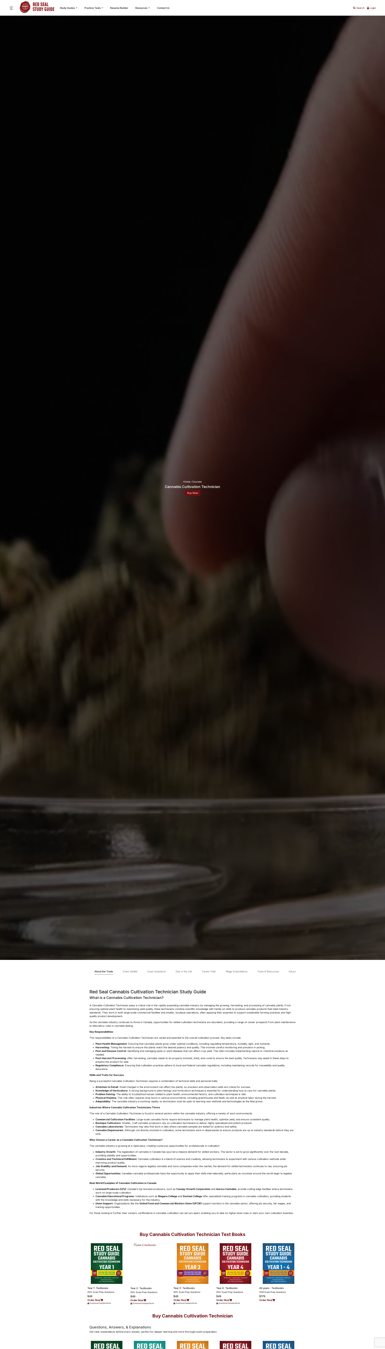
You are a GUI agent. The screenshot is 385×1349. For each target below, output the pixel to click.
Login (372, 7)
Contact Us (163, 7)
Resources (141, 7)
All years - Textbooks (271, 1288)
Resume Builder (119, 7)
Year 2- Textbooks (141, 1288)
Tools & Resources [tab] (268, 971)
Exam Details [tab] (130, 971)
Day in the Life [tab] (184, 971)
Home (186, 481)
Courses (197, 481)
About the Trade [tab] (103, 971)
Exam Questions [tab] (156, 971)
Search (360, 7)
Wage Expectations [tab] (236, 971)
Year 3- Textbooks (184, 1288)
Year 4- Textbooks (226, 1288)
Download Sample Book (100, 1303)
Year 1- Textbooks (97, 1288)
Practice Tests (93, 7)
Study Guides (67, 7)
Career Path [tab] (209, 971)
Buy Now (192, 492)
